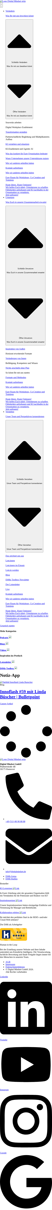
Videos (3, 650)
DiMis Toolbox (7, 668)
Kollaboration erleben (10, 912)
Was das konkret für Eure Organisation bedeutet (26, 153)
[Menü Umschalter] (1, 5)
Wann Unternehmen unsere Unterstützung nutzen (27, 158)
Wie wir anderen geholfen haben (20, 163)
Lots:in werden (12, 570)
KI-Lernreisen (6, 888)
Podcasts (4, 637)
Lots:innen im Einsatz (15, 565)
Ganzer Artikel (6, 703)
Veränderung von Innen (16, 358)
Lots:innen (10, 560)
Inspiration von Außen (15, 349)
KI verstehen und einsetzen (17, 144)
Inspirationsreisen (8, 900)
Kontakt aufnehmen (14, 168)
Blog (8, 575)
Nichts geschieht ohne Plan (17, 368)
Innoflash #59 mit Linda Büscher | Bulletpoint (23, 694)
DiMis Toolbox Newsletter (17, 579)
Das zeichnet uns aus (15, 556)
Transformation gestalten (16, 132)
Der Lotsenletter (13, 584)
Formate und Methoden (16, 377)
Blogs (3, 644)
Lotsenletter (6, 662)
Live (8, 589)
